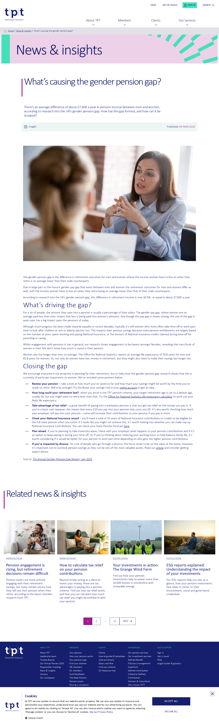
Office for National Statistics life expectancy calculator (140, 396)
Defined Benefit (135, 660)
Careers (44, 674)
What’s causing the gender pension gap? (53, 31)
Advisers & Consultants (139, 681)
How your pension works (81, 656)
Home (11, 31)
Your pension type (78, 660)
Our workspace (47, 678)
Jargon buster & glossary (169, 663)
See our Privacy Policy (101, 712)
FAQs (159, 660)
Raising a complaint (78, 685)
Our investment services (139, 656)
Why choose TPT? (136, 685)
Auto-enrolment (106, 660)
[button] (86, 718)
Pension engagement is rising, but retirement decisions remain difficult (27, 569)
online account (128, 387)
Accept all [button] (171, 701)
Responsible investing (50, 667)
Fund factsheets (76, 674)
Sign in (160, 653)
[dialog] (109, 706)
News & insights (23, 31)
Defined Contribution (138, 671)
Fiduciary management (139, 663)
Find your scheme (77, 663)
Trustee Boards (47, 660)
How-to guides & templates (112, 656)
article (160, 448)
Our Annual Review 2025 (52, 663)
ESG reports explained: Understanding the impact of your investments (188, 569)
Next (125, 621)
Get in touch (163, 656)
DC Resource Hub (107, 671)
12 (115, 622)
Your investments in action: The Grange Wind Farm (136, 567)
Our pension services (138, 653)
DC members (75, 671)
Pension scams (76, 681)
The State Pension (78, 678)
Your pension (75, 653)
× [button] (212, 694)
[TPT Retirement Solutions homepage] (15, 664)
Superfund (133, 667)
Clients (102, 653)
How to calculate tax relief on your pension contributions (81, 569)
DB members (75, 667)
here (126, 426)
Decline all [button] (171, 712)
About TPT (45, 653)
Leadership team (48, 656)
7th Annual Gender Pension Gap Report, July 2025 (62, 459)
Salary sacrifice (106, 663)
